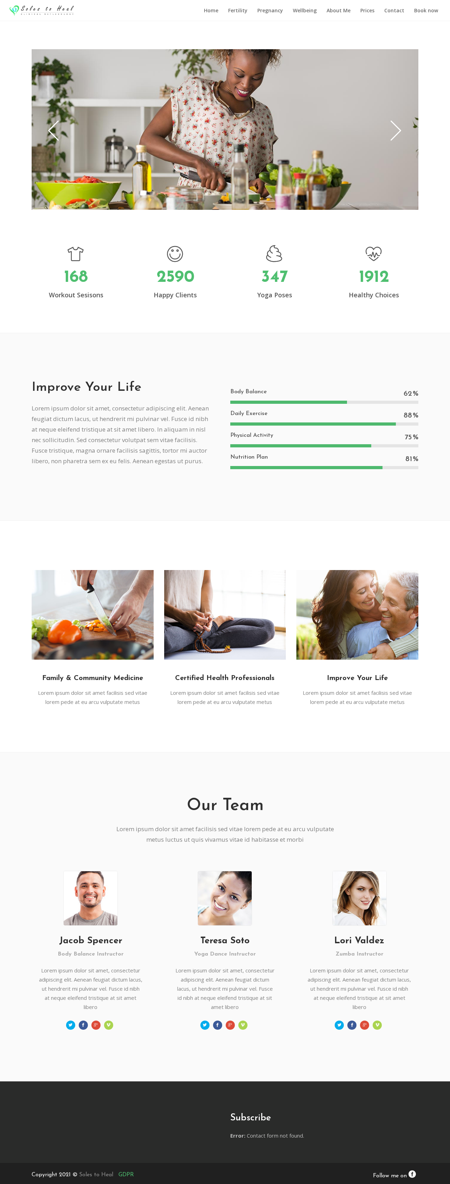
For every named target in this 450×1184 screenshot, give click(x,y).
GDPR (126, 1175)
